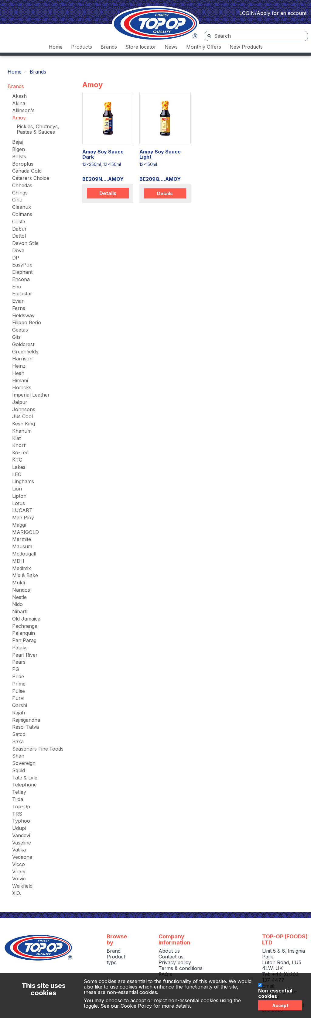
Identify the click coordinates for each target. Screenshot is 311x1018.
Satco (19, 734)
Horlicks (21, 387)
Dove (18, 250)
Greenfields (25, 352)
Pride (18, 676)
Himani (20, 380)
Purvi (18, 698)
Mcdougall (24, 554)
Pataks (20, 648)
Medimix (21, 568)
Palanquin (23, 633)
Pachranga (24, 626)
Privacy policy (175, 962)
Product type (116, 959)
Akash (19, 96)
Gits (16, 337)
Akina (18, 103)
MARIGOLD (25, 532)
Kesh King (23, 424)
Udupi (19, 828)
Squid (18, 770)
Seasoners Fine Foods (37, 749)
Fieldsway (23, 315)
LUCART (22, 510)
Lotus (18, 503)
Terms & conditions (181, 968)
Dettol (19, 236)
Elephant (22, 272)
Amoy (19, 118)
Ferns (18, 308)
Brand (114, 951)
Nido (17, 604)
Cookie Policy (136, 1006)
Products (81, 47)
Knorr (19, 445)
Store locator (140, 47)
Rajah (18, 713)
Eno (16, 287)
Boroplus (22, 164)
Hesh (18, 373)
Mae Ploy (23, 517)
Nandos (21, 590)
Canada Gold (27, 171)
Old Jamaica (26, 619)
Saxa (18, 741)
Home (56, 47)
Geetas (20, 330)
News (171, 47)
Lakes (19, 467)
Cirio (17, 200)
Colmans (22, 214)
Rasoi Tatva (25, 727)
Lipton (19, 496)
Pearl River (25, 655)
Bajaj (17, 142)
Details (107, 193)
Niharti (19, 611)
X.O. (16, 893)
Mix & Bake (25, 575)
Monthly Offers (203, 47)
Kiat (16, 438)
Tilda (17, 799)
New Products (246, 47)
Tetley (19, 792)
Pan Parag (24, 640)
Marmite (21, 539)
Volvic (19, 878)
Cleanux (21, 207)
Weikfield (22, 886)
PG (15, 669)
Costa (18, 221)
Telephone (24, 785)
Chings (20, 193)
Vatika (19, 850)
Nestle (19, 597)
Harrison (22, 359)
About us (169, 951)
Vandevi (21, 835)
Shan (18, 756)
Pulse (18, 691)
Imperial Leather (31, 395)
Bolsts (19, 156)
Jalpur (19, 402)
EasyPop (22, 265)
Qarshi (19, 705)
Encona (21, 279)
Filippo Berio (26, 322)
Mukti (18, 583)
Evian (18, 301)
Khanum (22, 431)
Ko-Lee (20, 452)
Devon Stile (25, 243)
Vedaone (22, 857)
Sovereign (24, 763)
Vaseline (21, 843)
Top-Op (21, 806)
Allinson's (23, 110)
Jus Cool (22, 416)
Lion (17, 489)
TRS (17, 814)
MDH (18, 561)
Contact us (171, 957)
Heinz (19, 366)
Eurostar (22, 294)
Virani (18, 871)
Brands (109, 47)
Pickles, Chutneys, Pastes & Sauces (38, 129)
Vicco (18, 864)
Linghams (23, 481)
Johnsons (23, 409)
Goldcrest (23, 344)
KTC (17, 460)
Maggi (19, 525)
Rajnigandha (26, 720)
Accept (280, 1005)
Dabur (19, 229)
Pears (19, 662)
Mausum (22, 546)
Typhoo (21, 821)
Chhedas (22, 185)
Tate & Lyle (24, 778)
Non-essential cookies (275, 993)
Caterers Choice (30, 178)
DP (15, 258)
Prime (19, 684)
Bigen (18, 149)
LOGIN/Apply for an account (272, 13)
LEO (17, 474)
